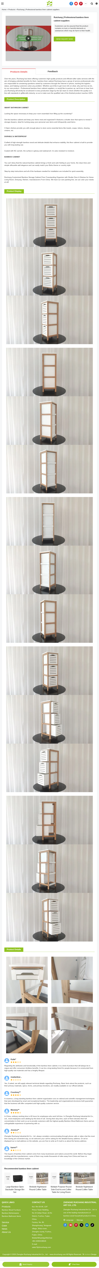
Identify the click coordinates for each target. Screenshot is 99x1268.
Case (4, 1225)
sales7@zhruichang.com (41, 1247)
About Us (6, 1232)
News (4, 1229)
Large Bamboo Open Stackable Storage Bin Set (14, 1189)
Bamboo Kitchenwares (10, 1213)
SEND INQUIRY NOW (64, 39)
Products (11, 9)
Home (4, 9)
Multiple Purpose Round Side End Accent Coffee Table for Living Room (61, 1189)
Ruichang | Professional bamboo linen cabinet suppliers (38, 9)
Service (5, 1222)
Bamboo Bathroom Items (11, 1216)
